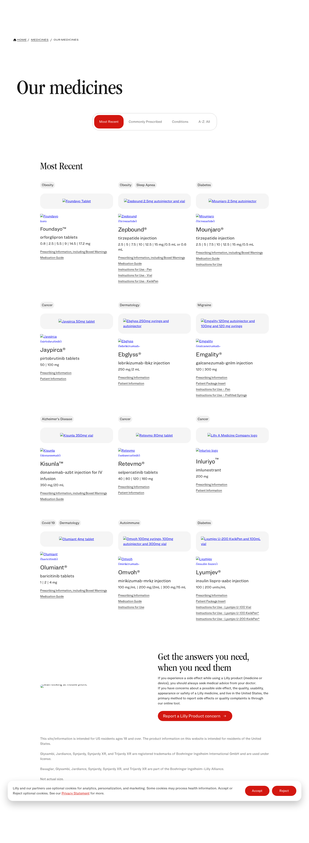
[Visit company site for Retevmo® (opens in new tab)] (154, 435)
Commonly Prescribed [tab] (145, 122)
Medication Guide (52, 257)
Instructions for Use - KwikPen (138, 281)
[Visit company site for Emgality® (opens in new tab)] (232, 324)
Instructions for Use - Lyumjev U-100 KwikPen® (227, 613)
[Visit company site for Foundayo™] (76, 201)
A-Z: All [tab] (204, 122)
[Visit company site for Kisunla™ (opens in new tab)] (76, 435)
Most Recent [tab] (109, 122)
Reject (284, 791)
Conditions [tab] (180, 122)
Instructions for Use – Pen (213, 389)
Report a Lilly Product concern (192, 716)
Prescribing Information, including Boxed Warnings (73, 251)
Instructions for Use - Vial (135, 275)
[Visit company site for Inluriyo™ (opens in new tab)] (232, 435)
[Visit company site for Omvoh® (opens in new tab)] (154, 541)
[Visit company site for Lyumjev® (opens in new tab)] (232, 541)
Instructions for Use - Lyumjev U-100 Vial (223, 607)
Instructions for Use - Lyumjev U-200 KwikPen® (228, 619)
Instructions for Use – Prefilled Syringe (221, 395)
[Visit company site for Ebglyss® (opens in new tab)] (154, 324)
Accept (257, 791)
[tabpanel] (154, 392)
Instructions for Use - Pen (135, 269)
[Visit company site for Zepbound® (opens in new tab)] (154, 201)
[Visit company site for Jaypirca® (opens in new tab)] (76, 321)
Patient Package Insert (211, 383)
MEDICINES (40, 39)
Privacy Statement (76, 793)
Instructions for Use (209, 264)
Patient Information (53, 378)
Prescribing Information (55, 373)
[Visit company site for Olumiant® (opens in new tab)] (76, 539)
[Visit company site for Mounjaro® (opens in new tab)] (232, 201)
